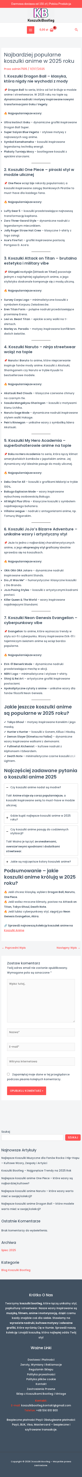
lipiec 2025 (8, 1250)
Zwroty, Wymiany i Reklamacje (41, 1365)
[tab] (41, 796)
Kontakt (41, 1384)
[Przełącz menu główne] (30, 30)
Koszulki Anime (14, 930)
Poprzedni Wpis (14, 948)
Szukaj (5, 1132)
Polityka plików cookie (41, 1379)
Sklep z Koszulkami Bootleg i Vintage (41, 1394)
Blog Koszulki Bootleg (16, 1270)
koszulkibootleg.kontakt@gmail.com (46, 1405)
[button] (76, 30)
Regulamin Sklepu (41, 1369)
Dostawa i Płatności (41, 1360)
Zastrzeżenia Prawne (41, 1389)
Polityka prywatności (41, 1374)
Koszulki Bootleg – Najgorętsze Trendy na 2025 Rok (36, 1170)
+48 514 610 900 (47, 1410)
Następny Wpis (68, 948)
